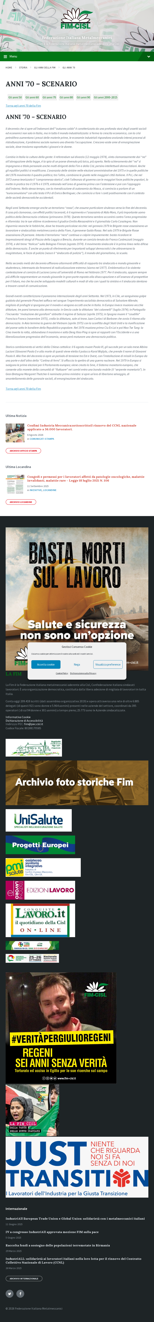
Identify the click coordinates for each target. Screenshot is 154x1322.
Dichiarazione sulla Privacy (83, 673)
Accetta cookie (46, 664)
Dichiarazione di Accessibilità (24, 720)
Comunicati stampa (42, 438)
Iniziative (36, 490)
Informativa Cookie (18, 717)
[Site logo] (77, 31)
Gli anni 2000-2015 (105, 97)
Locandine (49, 490)
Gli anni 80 (66, 97)
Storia (23, 67)
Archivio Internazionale (24, 1278)
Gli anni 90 (83, 97)
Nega (77, 664)
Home (9, 67)
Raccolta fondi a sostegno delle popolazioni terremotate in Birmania (58, 1245)
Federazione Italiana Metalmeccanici (77, 37)
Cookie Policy (62, 673)
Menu (13, 56)
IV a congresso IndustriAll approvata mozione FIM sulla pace (52, 1232)
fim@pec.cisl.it (33, 724)
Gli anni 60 (32, 97)
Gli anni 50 (15, 97)
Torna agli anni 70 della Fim (23, 105)
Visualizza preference (108, 664)
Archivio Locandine (21, 502)
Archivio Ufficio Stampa (23, 450)
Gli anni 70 (69, 67)
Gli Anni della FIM (44, 67)
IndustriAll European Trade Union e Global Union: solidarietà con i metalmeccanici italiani (75, 1218)
